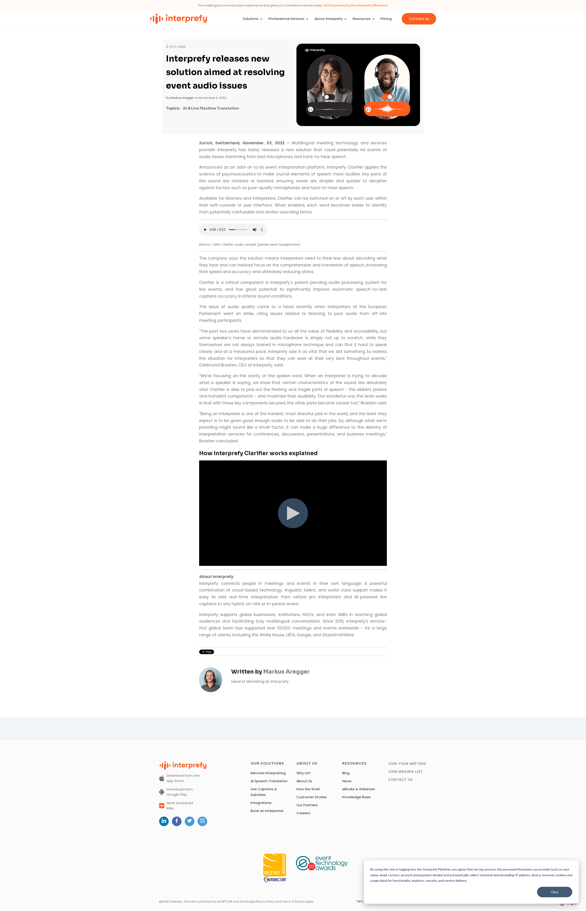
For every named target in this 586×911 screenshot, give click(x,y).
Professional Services (286, 18)
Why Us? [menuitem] (303, 773)
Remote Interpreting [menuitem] (268, 773)
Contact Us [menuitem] (400, 779)
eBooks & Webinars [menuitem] (358, 789)
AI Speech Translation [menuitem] (269, 781)
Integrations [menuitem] (261, 802)
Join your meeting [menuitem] (407, 763)
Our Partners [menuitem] (307, 805)
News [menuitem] (346, 781)
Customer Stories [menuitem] (311, 797)
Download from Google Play (180, 792)
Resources (362, 18)
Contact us (419, 18)
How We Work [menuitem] (308, 789)
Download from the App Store (183, 778)
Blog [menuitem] (346, 773)
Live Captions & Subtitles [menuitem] (264, 792)
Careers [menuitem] (303, 813)
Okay (555, 892)
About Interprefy (329, 18)
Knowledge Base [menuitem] (356, 797)
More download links (180, 806)
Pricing (386, 18)
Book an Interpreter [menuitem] (267, 810)
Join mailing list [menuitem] (405, 771)
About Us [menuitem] (304, 781)
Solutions (250, 18)
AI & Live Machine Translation (211, 108)
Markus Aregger (182, 98)
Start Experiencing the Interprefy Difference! (356, 5)
